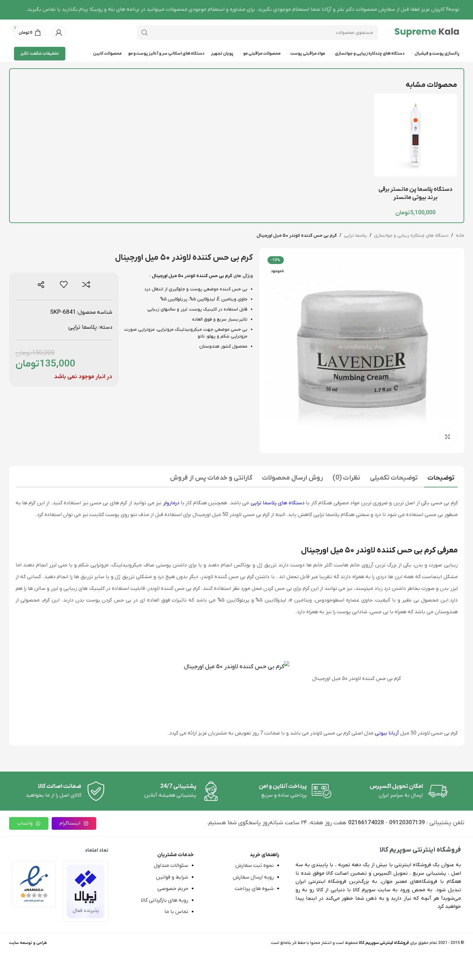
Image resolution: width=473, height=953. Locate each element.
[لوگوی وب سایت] (426, 32)
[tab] (441, 479)
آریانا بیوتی (387, 733)
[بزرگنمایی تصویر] (448, 436)
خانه (460, 235)
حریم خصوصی (172, 888)
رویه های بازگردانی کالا (164, 900)
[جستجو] (144, 32)
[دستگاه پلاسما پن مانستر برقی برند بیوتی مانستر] (415, 135)
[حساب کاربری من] (59, 32)
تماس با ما (176, 911)
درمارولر (171, 503)
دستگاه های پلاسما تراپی (278, 503)
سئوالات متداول (171, 865)
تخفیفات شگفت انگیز (39, 53)
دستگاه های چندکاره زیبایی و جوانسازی (411, 235)
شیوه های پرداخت (254, 888)
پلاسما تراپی (355, 235)
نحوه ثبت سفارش (254, 865)
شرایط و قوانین (172, 877)
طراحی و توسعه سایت (28, 943)
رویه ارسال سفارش (253, 877)
